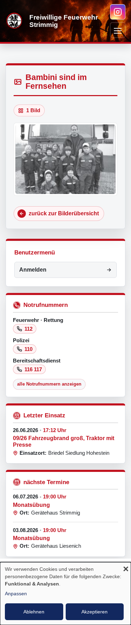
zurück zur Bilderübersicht (64, 213)
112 (28, 329)
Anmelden (32, 270)
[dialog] (65, 593)
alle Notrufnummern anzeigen (49, 384)
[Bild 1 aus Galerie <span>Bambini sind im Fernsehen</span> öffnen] (65, 159)
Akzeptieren (94, 612)
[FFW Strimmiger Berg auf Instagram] (117, 12)
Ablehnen (33, 612)
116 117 (33, 369)
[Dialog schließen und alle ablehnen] (126, 569)
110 (28, 349)
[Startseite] (15, 21)
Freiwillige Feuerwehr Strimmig (63, 21)
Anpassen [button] (16, 593)
